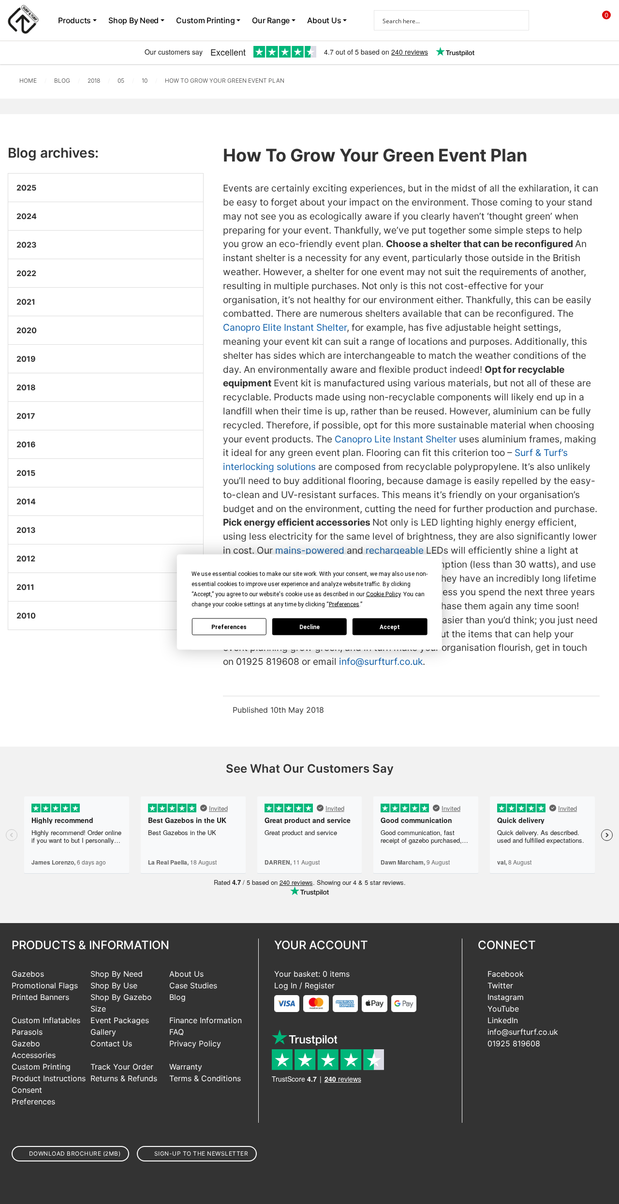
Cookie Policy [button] (383, 594)
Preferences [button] (344, 604)
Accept (390, 626)
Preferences (229, 626)
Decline (309, 626)
